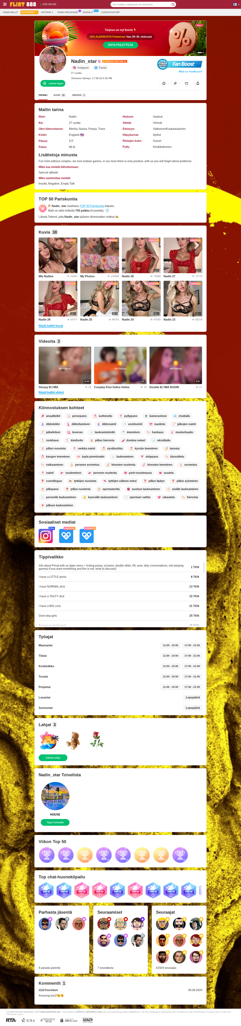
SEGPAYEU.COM (93, 1012)
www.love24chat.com (50, 1012)
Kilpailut (88, 12)
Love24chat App (110, 12)
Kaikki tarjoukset (68, 12)
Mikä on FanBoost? (190, 71)
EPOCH (80, 1012)
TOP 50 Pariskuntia (92, 205)
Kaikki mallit (10, 12)
